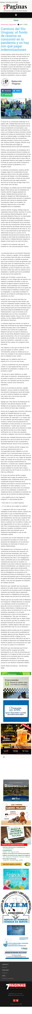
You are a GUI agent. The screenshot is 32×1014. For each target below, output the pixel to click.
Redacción (4, 967)
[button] (16, 15)
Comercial (4, 973)
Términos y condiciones (8, 978)
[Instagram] (14, 1000)
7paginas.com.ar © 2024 (16, 1004)
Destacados (5, 24)
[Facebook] (17, 1000)
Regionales (12, 24)
